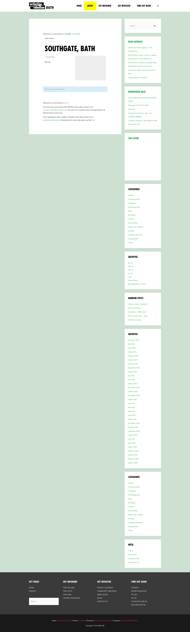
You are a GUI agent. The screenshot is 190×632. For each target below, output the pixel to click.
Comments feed (133, 558)
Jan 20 (130, 273)
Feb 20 (130, 270)
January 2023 (132, 360)
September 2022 (134, 368)
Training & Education (135, 235)
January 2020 (132, 455)
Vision (130, 243)
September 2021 (134, 395)
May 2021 (131, 411)
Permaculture (133, 223)
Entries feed (132, 554)
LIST (67, 103)
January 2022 (132, 384)
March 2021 (132, 419)
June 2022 (131, 380)
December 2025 (133, 340)
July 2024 (131, 344)
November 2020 (134, 423)
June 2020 (131, 443)
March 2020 (132, 447)
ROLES (99, 598)
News (130, 211)
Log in (130, 550)
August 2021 (132, 399)
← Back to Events (48, 38)
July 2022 (131, 376)
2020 (130, 277)
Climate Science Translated (137, 77)
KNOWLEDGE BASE (139, 591)
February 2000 (133, 459)
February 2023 (133, 356)
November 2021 (133, 387)
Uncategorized (133, 239)
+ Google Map (50, 57)
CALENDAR (75, 34)
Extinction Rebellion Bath (103, 620)
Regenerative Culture (135, 227)
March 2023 (132, 352)
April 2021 (132, 415)
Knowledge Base (137, 91)
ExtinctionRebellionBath (129, 620)
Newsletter (132, 215)
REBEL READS (102, 594)
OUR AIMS (67, 594)
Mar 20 (130, 266)
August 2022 (132, 372)
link (93, 120)
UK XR (133, 598)
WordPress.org (133, 562)
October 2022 (133, 364)
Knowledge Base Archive (137, 284)
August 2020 (132, 435)
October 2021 (133, 391)
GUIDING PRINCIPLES (71, 598)
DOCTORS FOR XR (138, 605)
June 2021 (131, 407)
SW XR (134, 594)
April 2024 (132, 348)
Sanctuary (131, 109)
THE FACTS (67, 591)
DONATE (32, 591)
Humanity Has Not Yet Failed (138, 105)
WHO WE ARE (68, 588)
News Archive (133, 280)
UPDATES (135, 588)
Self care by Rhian (134, 308)
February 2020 (133, 451)
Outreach (131, 219)
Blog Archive (135, 41)
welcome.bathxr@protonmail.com (55, 110)
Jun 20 (130, 263)
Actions (130, 195)
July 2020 (131, 439)
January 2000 (132, 463)
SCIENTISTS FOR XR (139, 601)
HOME (79, 6)
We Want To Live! (134, 320)
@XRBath (82, 620)
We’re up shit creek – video (137, 316)
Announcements (134, 199)
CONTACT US (102, 601)
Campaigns (132, 203)
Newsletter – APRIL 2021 (137, 312)
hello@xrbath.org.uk (64, 620)
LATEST (90, 6)
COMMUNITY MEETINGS (107, 591)
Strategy (131, 231)
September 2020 (134, 431)
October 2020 (133, 427)
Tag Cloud (133, 138)
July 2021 (131, 403)
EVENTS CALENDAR (105, 588)
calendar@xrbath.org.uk (51, 120)
